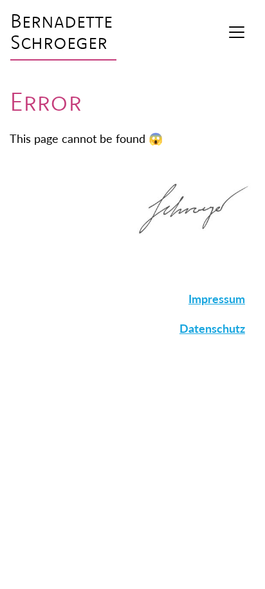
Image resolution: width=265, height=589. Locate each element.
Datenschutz (212, 328)
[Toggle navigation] (237, 32)
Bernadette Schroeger (61, 32)
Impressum (216, 298)
